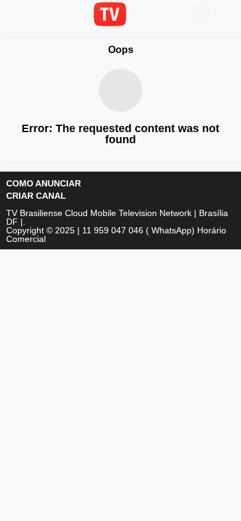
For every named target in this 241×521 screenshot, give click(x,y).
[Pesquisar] (225, 14)
